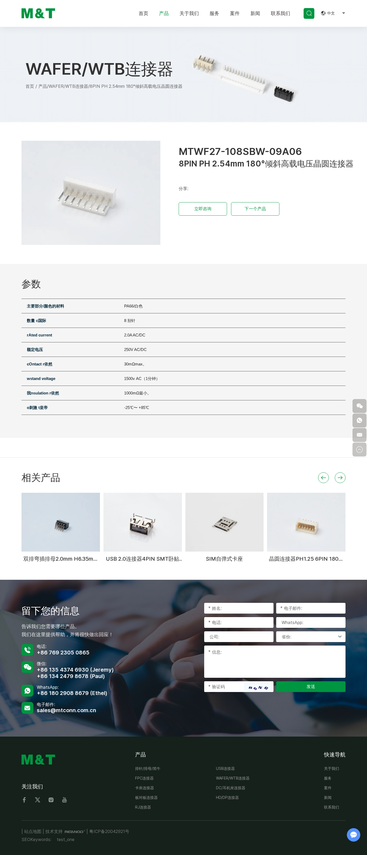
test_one (65, 839)
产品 (164, 13)
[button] (323, 477)
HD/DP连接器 (227, 797)
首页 (143, 13)
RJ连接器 (143, 807)
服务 (214, 13)
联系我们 (280, 13)
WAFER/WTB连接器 (68, 86)
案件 (235, 13)
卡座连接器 (144, 787)
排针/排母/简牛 (147, 768)
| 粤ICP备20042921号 (108, 831)
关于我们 (189, 13)
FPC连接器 (144, 778)
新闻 (255, 13)
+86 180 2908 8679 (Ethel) (72, 693)
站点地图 (32, 831)
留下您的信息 (50, 611)
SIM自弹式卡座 (224, 559)
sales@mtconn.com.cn (66, 710)
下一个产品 (255, 208)
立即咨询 (202, 208)
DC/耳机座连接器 (230, 787)
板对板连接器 (146, 797)
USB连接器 (225, 768)
